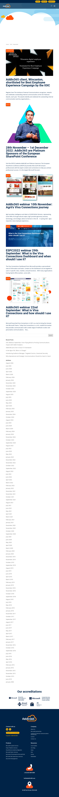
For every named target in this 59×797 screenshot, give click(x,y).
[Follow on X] (10, 729)
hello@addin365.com (29, 778)
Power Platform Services (11, 748)
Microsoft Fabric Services (12, 752)
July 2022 (8, 474)
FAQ (32, 752)
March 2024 (9, 428)
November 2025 (11, 386)
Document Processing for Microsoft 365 (15, 754)
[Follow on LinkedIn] (7, 729)
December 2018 (10, 588)
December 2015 (10, 670)
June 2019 (9, 574)
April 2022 (9, 480)
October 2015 (10, 676)
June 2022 (9, 477)
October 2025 (10, 389)
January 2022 (10, 488)
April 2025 (9, 406)
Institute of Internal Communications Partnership (40, 734)
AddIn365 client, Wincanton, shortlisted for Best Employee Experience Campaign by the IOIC (28, 82)
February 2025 (10, 408)
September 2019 (11, 565)
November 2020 (11, 528)
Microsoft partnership (36, 731)
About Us (33, 729)
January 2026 (10, 380)
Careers (38, 1)
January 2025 (10, 411)
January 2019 (10, 585)
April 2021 (9, 514)
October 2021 (10, 497)
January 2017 (10, 642)
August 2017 (9, 622)
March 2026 (9, 374)
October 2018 (10, 594)
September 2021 (11, 500)
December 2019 (10, 557)
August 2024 (9, 420)
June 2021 (9, 508)
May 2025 (9, 403)
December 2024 (10, 414)
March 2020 (9, 548)
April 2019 (9, 577)
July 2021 (8, 505)
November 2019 (11, 559)
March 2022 (9, 483)
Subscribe (44, 1)
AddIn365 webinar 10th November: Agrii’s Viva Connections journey (29, 206)
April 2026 (9, 371)
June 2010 (9, 679)
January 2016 (10, 668)
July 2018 (8, 602)
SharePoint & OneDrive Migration (14, 750)
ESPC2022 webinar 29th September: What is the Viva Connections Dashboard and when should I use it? (28, 255)
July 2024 (8, 423)
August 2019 (9, 568)
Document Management (12, 758)
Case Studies (34, 745)
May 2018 (9, 605)
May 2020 (9, 542)
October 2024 (10, 417)
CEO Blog (33, 748)
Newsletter (33, 756)
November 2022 (11, 463)
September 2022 (11, 468)
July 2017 (8, 625)
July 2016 (8, 653)
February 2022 (10, 485)
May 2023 (9, 454)
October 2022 (10, 465)
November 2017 (11, 613)
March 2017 (9, 636)
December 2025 (10, 383)
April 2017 (9, 633)
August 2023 (9, 445)
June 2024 (9, 426)
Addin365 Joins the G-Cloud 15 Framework (19, 347)
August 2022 (9, 471)
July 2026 (8, 366)
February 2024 (10, 431)
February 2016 (10, 665)
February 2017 (10, 639)
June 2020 (9, 539)
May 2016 (9, 659)
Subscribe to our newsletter (13, 732)
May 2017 (9, 631)
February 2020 (10, 551)
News (32, 750)
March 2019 (9, 579)
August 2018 (9, 599)
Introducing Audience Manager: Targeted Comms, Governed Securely (27, 353)
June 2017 (9, 628)
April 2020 (9, 545)
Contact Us (33, 739)
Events (8, 104)
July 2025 (8, 397)
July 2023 (8, 448)
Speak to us (52, 1)
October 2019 (10, 562)
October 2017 (10, 616)
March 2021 (9, 517)
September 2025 (11, 391)
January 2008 (10, 682)
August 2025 (9, 394)
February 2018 (10, 608)
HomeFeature (10, 50)
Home (7, 44)
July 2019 (8, 571)
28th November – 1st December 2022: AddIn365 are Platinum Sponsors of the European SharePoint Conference (27, 152)
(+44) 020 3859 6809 (29, 772)
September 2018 (11, 596)
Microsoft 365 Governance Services (14, 756)
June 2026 (9, 369)
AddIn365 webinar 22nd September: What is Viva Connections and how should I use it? (28, 312)
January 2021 (10, 522)
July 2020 (8, 537)
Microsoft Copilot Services (12, 745)
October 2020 (10, 531)
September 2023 (11, 443)
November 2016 (11, 645)
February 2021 (10, 520)
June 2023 (9, 451)
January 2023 (10, 457)
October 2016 (10, 648)
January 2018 (10, 611)
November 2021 (11, 494)
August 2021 (9, 502)
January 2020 (10, 554)
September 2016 (11, 651)
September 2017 (11, 619)
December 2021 (10, 491)
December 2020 (10, 525)
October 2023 (10, 440)
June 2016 (9, 656)
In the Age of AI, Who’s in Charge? (16, 350)
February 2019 (10, 582)
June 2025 (9, 400)
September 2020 (11, 534)
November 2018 (11, 591)
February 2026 (10, 377)
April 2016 (9, 662)
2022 (11, 44)
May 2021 (9, 511)
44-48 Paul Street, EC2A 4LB (29, 790)
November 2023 (11, 437)
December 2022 (10, 460)
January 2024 (10, 434)
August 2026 (9, 363)
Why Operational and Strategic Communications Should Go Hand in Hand (28, 356)
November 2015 (11, 673)
